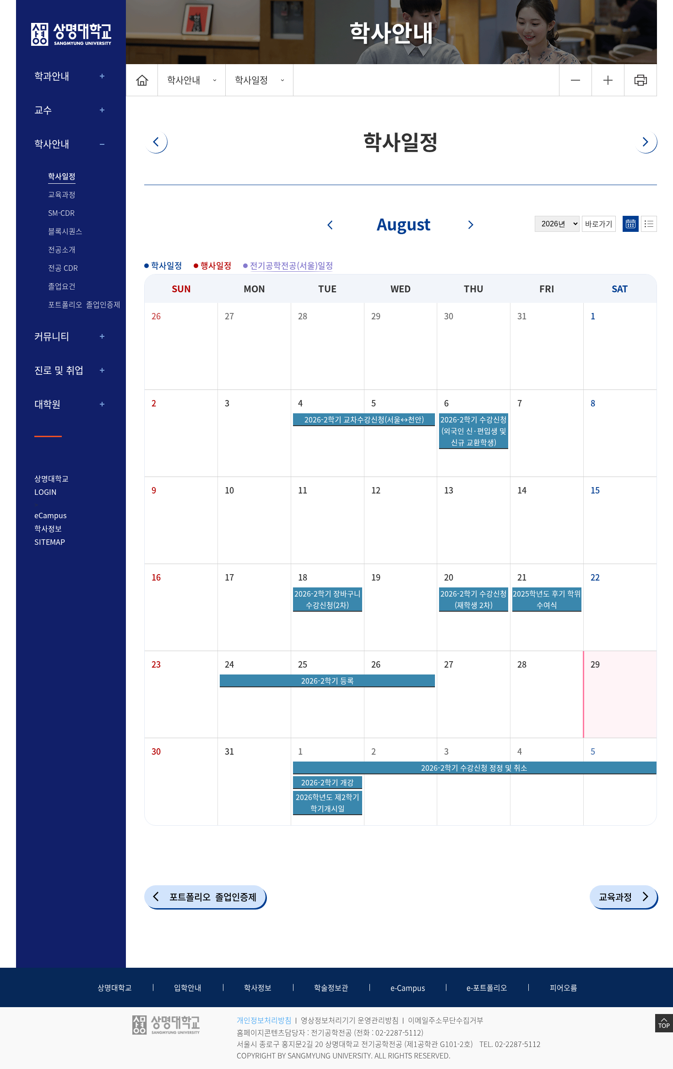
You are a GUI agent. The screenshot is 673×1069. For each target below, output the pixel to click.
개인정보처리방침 (264, 1019)
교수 (43, 110)
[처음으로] (142, 80)
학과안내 (51, 76)
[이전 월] (336, 225)
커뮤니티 (51, 336)
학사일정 (62, 176)
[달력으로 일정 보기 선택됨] (631, 224)
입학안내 (187, 987)
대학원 (47, 404)
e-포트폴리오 (487, 987)
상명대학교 (51, 478)
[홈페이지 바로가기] (71, 34)
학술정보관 (331, 987)
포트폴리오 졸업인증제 (84, 304)
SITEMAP (49, 541)
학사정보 (48, 528)
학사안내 (51, 144)
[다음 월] (466, 225)
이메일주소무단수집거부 (445, 1019)
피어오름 (563, 987)
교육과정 (62, 194)
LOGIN (45, 491)
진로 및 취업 (58, 370)
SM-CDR (61, 213)
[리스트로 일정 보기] (649, 224)
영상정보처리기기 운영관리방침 (350, 1019)
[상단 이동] (664, 1023)
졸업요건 (62, 286)
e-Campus (408, 987)
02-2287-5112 (398, 1032)
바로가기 (599, 223)
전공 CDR (63, 268)
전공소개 (62, 249)
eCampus (50, 515)
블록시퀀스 (65, 231)
